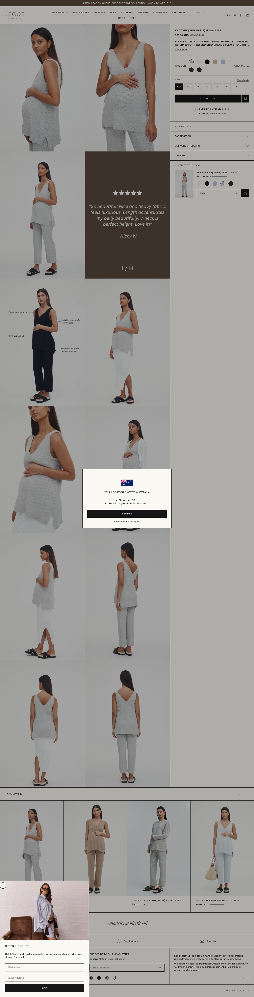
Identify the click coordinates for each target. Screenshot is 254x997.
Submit (44, 988)
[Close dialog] (3, 886)
